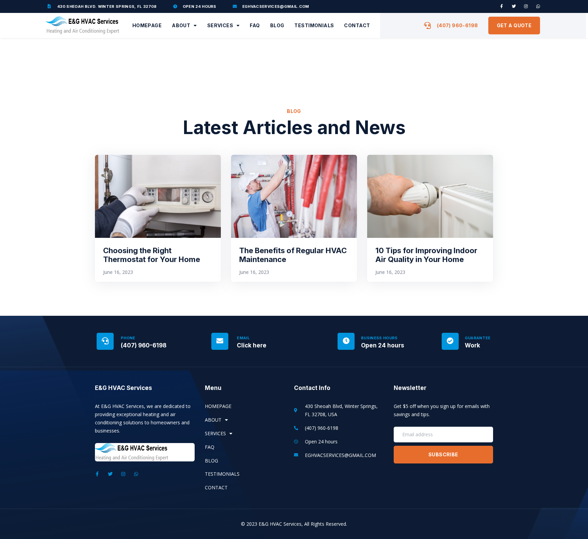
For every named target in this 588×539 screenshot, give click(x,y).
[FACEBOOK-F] (502, 6)
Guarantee (478, 338)
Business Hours (379, 338)
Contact (357, 25)
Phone (128, 338)
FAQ (255, 25)
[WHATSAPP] (538, 6)
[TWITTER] (514, 6)
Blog (277, 25)
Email (243, 338)
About (181, 25)
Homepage (147, 25)
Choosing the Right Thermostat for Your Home (151, 255)
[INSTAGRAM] (526, 6)
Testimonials (314, 25)
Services (220, 25)
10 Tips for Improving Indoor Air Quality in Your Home (426, 255)
